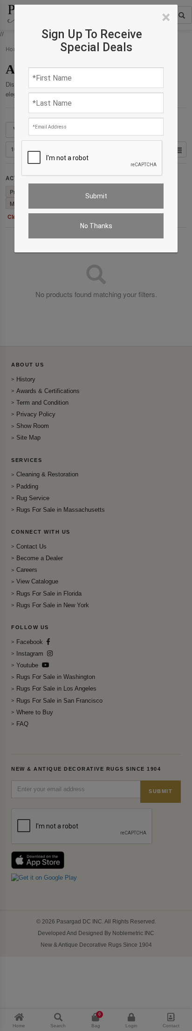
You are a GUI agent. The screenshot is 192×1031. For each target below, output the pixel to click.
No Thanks (96, 226)
